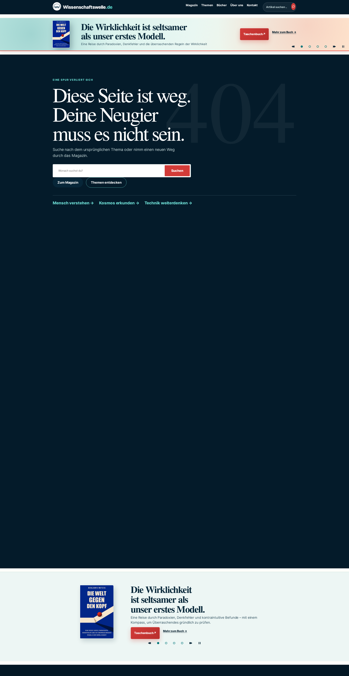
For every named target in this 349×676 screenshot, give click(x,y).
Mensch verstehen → (73, 203)
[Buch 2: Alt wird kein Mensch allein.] (310, 47)
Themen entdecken (106, 182)
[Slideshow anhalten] (343, 47)
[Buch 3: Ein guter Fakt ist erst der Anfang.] (174, 643)
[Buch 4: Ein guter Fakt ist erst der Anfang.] (326, 47)
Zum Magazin (67, 182)
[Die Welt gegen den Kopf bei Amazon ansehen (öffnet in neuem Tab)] (63, 34)
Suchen (177, 171)
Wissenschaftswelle (87, 7)
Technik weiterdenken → (168, 203)
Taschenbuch (254, 34)
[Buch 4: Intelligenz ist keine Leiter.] (182, 643)
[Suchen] (293, 6)
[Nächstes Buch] (334, 47)
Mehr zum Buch (284, 32)
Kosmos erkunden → (119, 203)
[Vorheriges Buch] (293, 47)
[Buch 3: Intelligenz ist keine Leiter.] (318, 47)
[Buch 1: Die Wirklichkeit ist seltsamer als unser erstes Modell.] (302, 47)
